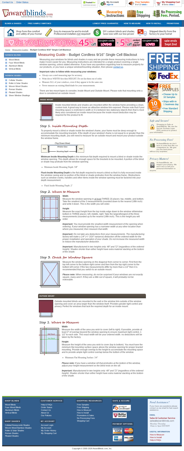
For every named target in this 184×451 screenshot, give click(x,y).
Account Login (47, 425)
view (171, 4)
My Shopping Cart (171, 2)
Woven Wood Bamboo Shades (18, 428)
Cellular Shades (15, 80)
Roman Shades (15, 89)
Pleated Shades (15, 92)
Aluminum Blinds (16, 66)
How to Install (83, 413)
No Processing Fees (86, 418)
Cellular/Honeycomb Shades (17, 425)
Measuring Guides (20, 50)
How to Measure (84, 410)
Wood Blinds (14, 60)
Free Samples (142, 2)
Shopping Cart (83, 421)
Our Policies (46, 415)
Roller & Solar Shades (18, 83)
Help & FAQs (46, 405)
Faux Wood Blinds (17, 63)
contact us (118, 67)
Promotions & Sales (85, 415)
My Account (113, 2)
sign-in (110, 4)
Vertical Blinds (15, 69)
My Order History (48, 430)
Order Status (22, 2)
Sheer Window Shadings (19, 95)
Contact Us (7, 2)
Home (7, 50)
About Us (45, 413)
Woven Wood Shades (18, 86)
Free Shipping (83, 407)
